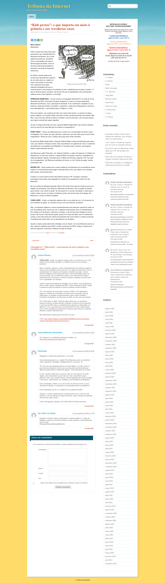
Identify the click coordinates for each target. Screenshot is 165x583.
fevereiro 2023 (110, 456)
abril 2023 (108, 449)
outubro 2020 (110, 517)
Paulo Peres (109, 102)
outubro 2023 (110, 431)
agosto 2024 (109, 395)
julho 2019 (109, 538)
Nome (40, 468)
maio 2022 (109, 481)
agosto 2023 (109, 438)
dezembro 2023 (111, 423)
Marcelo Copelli (110, 99)
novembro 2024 (111, 384)
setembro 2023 (110, 434)
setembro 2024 (110, 391)
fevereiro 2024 (110, 416)
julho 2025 (109, 355)
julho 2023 (109, 441)
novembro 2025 (111, 341)
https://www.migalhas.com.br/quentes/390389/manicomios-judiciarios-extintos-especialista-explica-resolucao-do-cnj (64, 320)
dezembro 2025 (111, 337)
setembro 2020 (110, 520)
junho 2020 (109, 531)
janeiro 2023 (109, 459)
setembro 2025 (110, 348)
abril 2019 (108, 549)
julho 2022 (109, 474)
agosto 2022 (109, 470)
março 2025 (109, 370)
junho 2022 (109, 477)
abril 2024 (108, 409)
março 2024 (109, 413)
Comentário (42, 449)
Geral (47, 232)
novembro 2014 (111, 563)
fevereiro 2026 (110, 330)
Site (39, 478)
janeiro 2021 (109, 510)
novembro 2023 (111, 427)
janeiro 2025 (109, 377)
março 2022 (109, 488)
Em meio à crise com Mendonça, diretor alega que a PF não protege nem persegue (119, 150)
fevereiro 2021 (110, 506)
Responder (90, 325)
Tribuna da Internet (48, 6)
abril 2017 (108, 560)
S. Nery (108, 113)
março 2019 (109, 553)
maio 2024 (109, 405)
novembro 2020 (111, 513)
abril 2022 (108, 484)
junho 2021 (109, 499)
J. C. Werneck (110, 92)
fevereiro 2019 (110, 556)
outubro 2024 (110, 387)
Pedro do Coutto (111, 106)
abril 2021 (108, 502)
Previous (35, 240)
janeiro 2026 (109, 334)
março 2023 (109, 452)
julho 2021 (109, 495)
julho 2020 (109, 528)
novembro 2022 (111, 467)
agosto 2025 (109, 352)
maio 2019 (109, 546)
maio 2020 (109, 535)
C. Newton (109, 81)
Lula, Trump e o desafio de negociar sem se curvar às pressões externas (121, 187)
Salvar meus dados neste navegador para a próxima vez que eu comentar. (64, 483)
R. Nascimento (110, 110)
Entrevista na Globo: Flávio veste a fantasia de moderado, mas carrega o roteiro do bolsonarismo (118, 136)
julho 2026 (109, 312)
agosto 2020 (109, 524)
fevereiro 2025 (110, 373)
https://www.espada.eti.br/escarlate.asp (52, 339)
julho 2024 (109, 398)
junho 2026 (109, 316)
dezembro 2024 (111, 380)
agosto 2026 (109, 308)
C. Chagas (109, 77)
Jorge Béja (109, 95)
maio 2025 (109, 362)
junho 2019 (109, 542)
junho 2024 (109, 402)
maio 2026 (109, 319)
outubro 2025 (110, 344)
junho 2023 (109, 445)
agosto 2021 (109, 492)
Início (31, 16)
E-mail (40, 473)
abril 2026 (108, 323)
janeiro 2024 (109, 420)
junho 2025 (109, 359)
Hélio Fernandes (111, 88)
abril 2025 (108, 366)
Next (92, 240)
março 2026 (109, 326)
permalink (61, 232)
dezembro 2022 (111, 463)
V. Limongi (109, 117)
